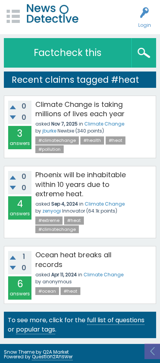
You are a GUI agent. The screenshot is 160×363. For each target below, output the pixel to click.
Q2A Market (56, 352)
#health (92, 140)
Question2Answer (52, 356)
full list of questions (115, 320)
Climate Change (104, 123)
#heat (115, 140)
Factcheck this (67, 52)
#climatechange (57, 140)
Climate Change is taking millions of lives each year (80, 109)
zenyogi (51, 211)
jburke (49, 130)
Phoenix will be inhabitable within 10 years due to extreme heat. (80, 184)
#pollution (49, 149)
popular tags (35, 329)
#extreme (48, 220)
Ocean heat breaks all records (73, 259)
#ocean (47, 291)
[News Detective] (52, 13)
